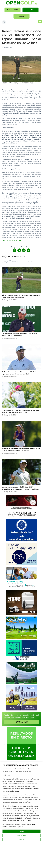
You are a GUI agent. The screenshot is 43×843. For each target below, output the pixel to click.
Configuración (21, 835)
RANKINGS (21, 16)
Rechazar (21, 839)
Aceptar (21, 831)
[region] (21, 802)
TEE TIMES (30, 10)
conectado (20, 261)
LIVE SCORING (12, 10)
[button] (4, 22)
